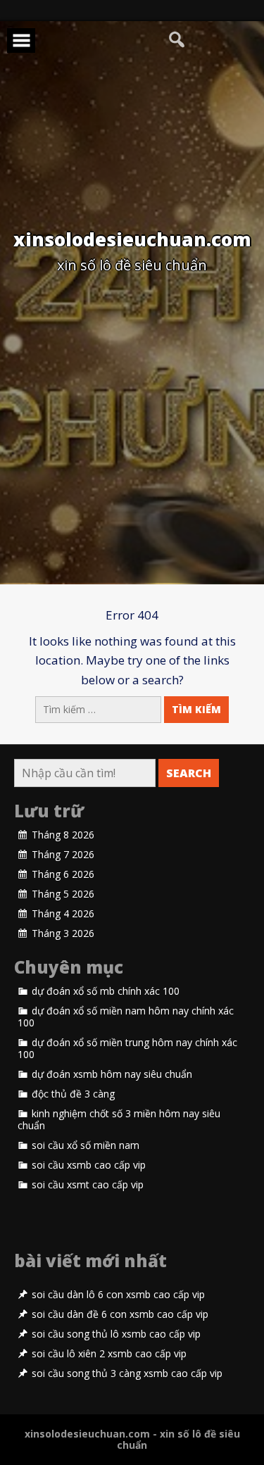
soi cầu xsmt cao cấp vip (88, 1184)
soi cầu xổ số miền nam (85, 1145)
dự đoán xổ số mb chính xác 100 (106, 991)
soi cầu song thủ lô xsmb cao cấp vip (116, 1334)
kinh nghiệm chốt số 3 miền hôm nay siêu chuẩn (119, 1119)
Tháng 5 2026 (63, 894)
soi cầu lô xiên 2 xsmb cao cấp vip (109, 1353)
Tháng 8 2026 (63, 835)
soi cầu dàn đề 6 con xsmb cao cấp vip (120, 1314)
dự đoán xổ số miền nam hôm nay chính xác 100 (126, 1017)
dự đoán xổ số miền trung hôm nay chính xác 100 (127, 1048)
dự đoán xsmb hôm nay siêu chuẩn (112, 1074)
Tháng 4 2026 (63, 913)
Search (188, 773)
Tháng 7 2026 (63, 854)
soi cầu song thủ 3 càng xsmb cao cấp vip (127, 1373)
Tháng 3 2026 (63, 933)
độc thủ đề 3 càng (73, 1094)
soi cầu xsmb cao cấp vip (89, 1165)
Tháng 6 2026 (63, 874)
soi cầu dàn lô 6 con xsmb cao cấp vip (118, 1294)
